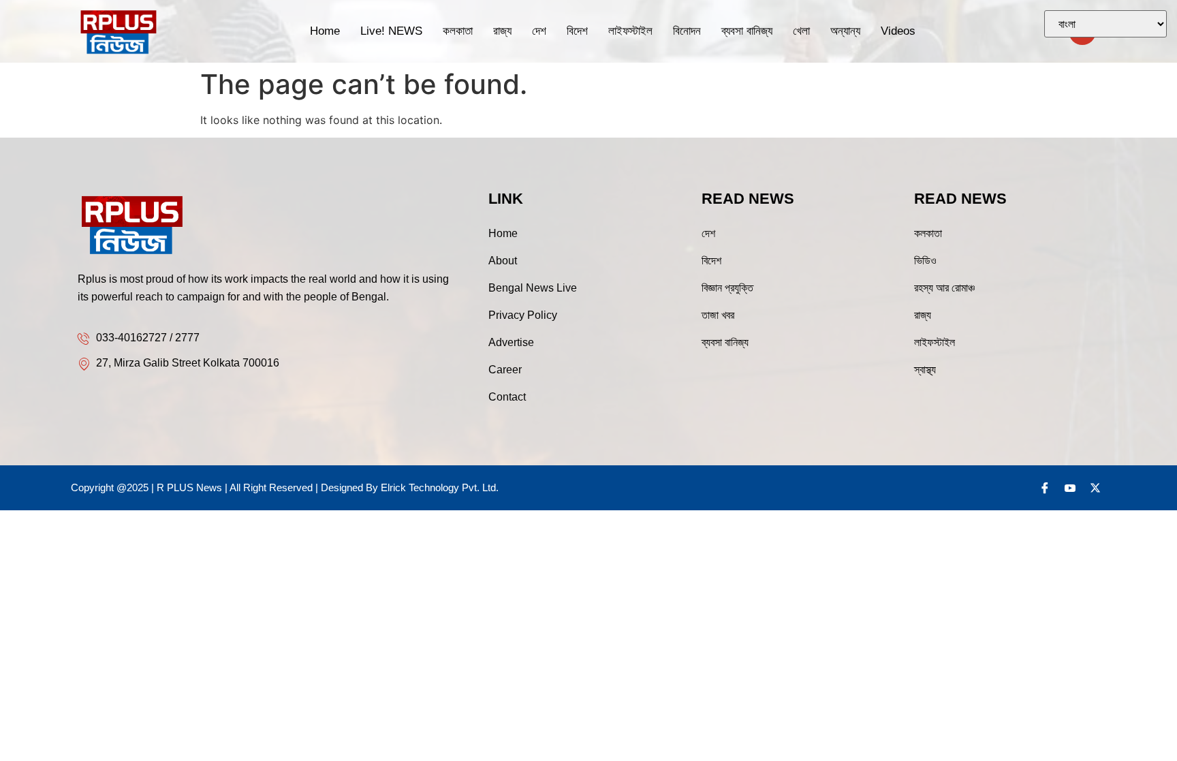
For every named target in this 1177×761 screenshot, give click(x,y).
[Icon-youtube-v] (1070, 488)
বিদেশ (577, 31)
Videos (898, 31)
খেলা (801, 31)
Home (325, 31)
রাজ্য (502, 31)
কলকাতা (458, 31)
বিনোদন (687, 31)
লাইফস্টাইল (630, 31)
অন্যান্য (845, 31)
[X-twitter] (1095, 488)
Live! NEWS (391, 31)
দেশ (539, 31)
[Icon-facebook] (1045, 488)
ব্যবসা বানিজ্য (746, 31)
